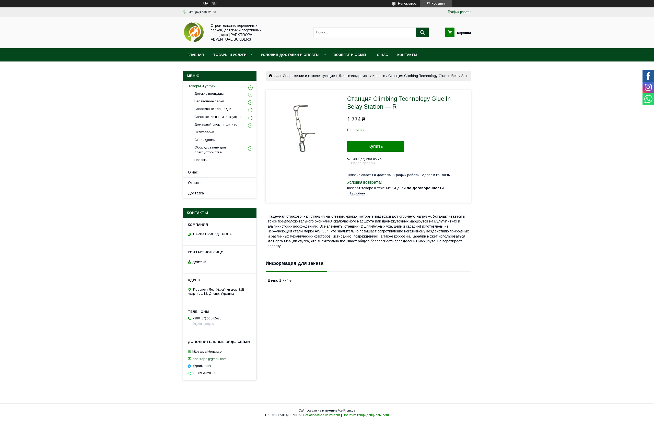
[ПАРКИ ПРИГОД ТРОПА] (194, 42)
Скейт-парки (204, 132)
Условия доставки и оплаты (290, 55)
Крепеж (378, 76)
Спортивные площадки (212, 109)
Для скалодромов (353, 76)
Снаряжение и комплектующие (309, 76)
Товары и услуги (230, 55)
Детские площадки (209, 93)
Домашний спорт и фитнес (215, 124)
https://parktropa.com (208, 351)
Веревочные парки (209, 101)
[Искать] (422, 32)
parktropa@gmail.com (210, 359)
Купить (375, 146)
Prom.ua (349, 410)
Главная (196, 55)
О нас (382, 55)
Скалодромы (205, 140)
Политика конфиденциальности (366, 415)
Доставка (196, 193)
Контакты (407, 55)
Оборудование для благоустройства (210, 149)
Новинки (200, 160)
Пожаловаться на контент (321, 415)
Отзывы (194, 183)
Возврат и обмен (351, 55)
